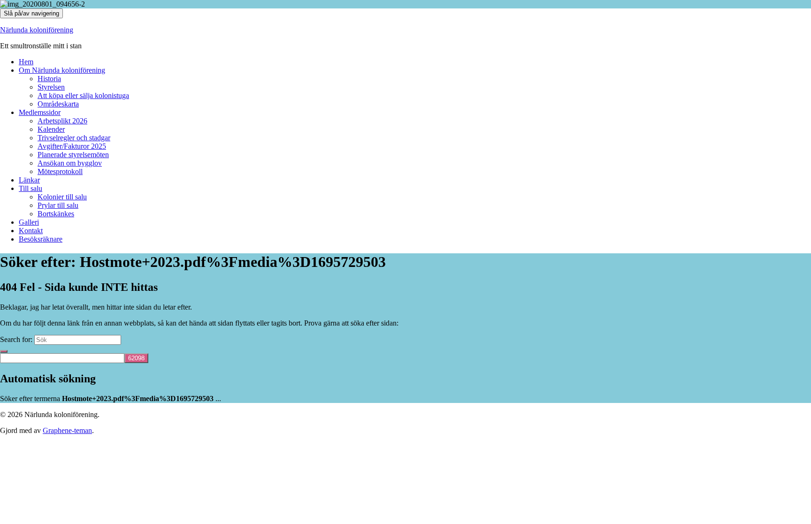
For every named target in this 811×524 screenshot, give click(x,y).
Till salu (30, 188)
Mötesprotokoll (60, 171)
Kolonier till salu (62, 197)
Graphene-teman (67, 430)
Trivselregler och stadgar (74, 138)
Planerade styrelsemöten (73, 155)
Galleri (29, 222)
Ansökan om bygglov (70, 163)
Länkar (29, 180)
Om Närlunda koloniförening (62, 70)
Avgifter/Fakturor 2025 (72, 146)
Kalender (51, 129)
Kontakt (31, 231)
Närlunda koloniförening (36, 30)
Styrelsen (51, 87)
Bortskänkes (56, 214)
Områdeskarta (58, 104)
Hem (26, 62)
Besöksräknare (40, 239)
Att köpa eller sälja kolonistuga (83, 95)
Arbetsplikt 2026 (62, 121)
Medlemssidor (40, 112)
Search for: (16, 339)
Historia (49, 79)
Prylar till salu (58, 205)
